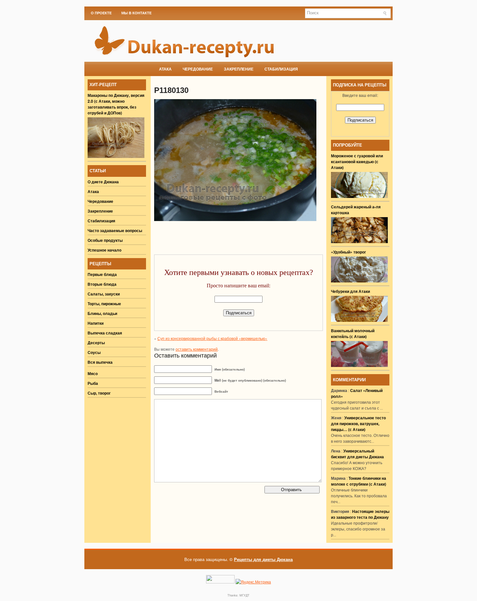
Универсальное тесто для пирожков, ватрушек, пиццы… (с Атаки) (358, 423)
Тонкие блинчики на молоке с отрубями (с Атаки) (358, 481)
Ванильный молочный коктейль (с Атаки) (352, 333)
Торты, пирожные (104, 304)
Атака (165, 69)
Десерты (96, 343)
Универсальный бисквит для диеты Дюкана (357, 454)
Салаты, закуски (104, 294)
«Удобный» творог (348, 252)
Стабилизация (281, 69)
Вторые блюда (102, 284)
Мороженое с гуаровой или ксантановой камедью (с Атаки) (357, 161)
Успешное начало (104, 250)
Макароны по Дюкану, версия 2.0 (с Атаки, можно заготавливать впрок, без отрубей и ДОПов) (116, 104)
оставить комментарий (197, 349)
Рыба (93, 383)
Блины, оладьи (102, 313)
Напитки (96, 323)
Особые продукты (105, 240)
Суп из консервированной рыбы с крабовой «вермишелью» (212, 338)
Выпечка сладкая (105, 333)
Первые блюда (102, 274)
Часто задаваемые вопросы (115, 230)
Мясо (93, 373)
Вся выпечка (100, 362)
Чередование (198, 69)
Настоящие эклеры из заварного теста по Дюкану (360, 514)
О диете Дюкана (103, 182)
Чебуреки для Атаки (350, 291)
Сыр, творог (99, 393)
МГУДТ (244, 595)
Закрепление (238, 69)
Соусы (94, 352)
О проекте (101, 13)
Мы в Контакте (136, 13)
